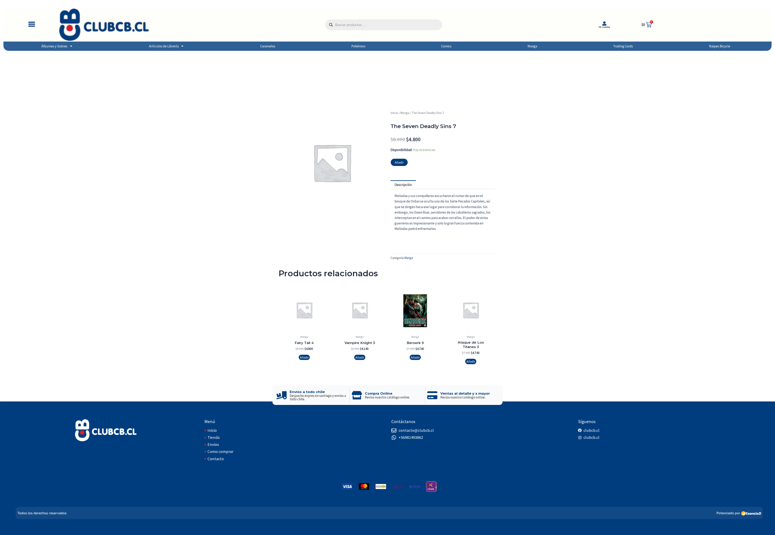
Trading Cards (623, 46)
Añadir (399, 162)
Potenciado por (728, 513)
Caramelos (267, 46)
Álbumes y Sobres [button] (54, 46)
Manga (532, 46)
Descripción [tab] (403, 185)
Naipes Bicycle (719, 46)
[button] (31, 24)
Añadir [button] (304, 357)
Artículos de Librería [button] (164, 46)
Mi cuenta (604, 27)
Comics (446, 46)
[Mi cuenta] (604, 23)
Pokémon (358, 46)
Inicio (394, 113)
